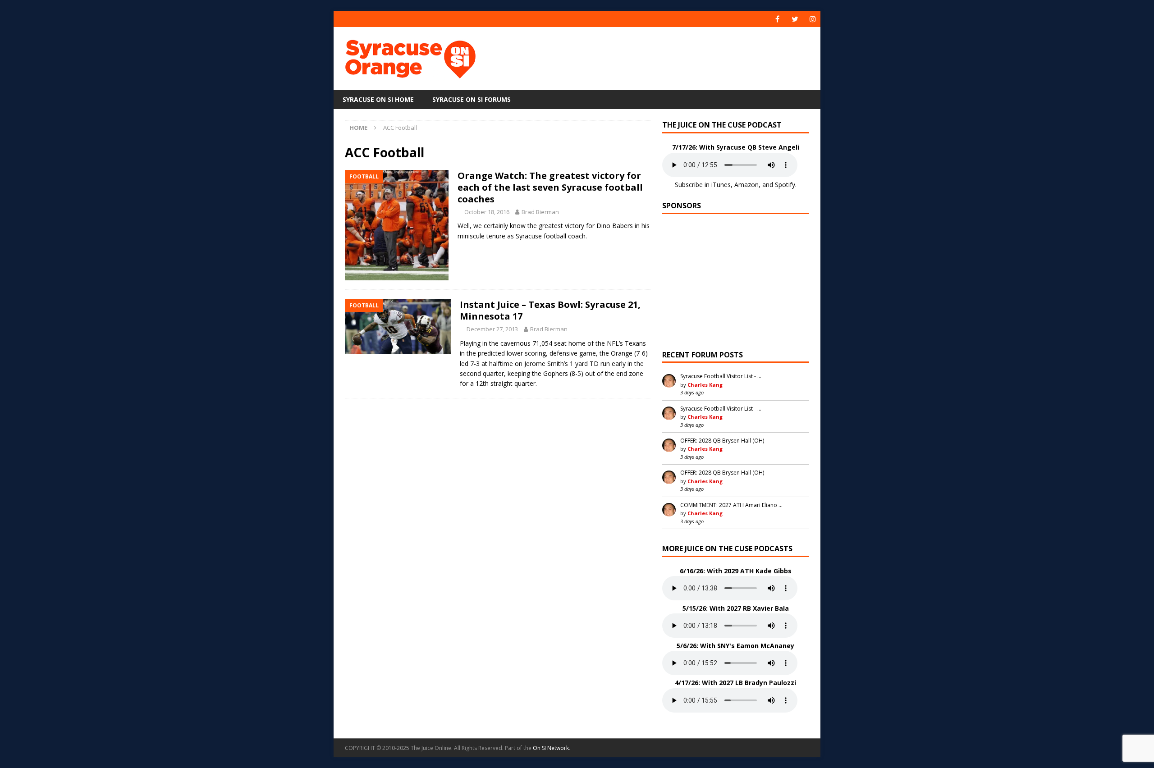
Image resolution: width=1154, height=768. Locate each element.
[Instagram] (812, 19)
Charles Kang (705, 384)
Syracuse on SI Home (378, 99)
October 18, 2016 (486, 212)
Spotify (785, 184)
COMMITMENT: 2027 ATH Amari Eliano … (731, 505)
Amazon (746, 184)
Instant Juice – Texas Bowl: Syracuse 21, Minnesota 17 (550, 310)
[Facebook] (777, 19)
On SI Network (551, 748)
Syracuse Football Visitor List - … (720, 376)
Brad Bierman (540, 212)
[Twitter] (795, 19)
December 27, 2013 (492, 329)
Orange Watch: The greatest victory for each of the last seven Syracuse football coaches (550, 187)
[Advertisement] (664, 56)
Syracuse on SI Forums (471, 99)
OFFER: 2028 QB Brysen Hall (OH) (722, 440)
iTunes (721, 184)
